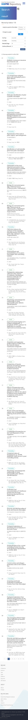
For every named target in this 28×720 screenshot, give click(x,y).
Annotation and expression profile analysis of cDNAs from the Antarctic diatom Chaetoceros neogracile (16, 344)
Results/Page (5, 43)
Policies (2, 689)
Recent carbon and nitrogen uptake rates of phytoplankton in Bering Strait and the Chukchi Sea (16, 413)
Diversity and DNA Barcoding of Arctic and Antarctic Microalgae (16, 509)
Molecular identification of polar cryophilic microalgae (16, 95)
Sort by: (4, 38)
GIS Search (3, 680)
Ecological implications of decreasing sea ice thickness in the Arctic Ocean (16, 528)
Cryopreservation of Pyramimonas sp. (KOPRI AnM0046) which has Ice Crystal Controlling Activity (16, 456)
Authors (3, 670)
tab (23, 3)
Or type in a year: (7, 32)
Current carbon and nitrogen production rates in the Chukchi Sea (16, 564)
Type (2, 674)
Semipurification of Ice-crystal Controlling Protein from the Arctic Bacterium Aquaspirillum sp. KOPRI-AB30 (16, 548)
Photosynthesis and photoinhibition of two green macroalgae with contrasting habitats (15, 254)
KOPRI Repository (11, 3)
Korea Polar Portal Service (7, 705)
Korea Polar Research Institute (8, 697)
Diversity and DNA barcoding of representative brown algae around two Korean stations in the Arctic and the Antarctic (16, 641)
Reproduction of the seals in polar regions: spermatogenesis (16, 134)
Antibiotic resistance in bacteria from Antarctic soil (16, 61)
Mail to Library (4, 717)
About (2, 687)
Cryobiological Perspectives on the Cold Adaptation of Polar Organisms (16, 433)
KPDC (2, 701)
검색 (18, 8)
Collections (3, 668)
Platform (3, 676)
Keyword (3, 678)
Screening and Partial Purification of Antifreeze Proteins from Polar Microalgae (16, 582)
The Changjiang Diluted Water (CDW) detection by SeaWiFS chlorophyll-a (16, 619)
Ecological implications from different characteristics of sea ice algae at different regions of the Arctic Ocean (16, 599)
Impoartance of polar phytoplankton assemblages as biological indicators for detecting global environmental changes (16, 115)
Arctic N (2, 703)
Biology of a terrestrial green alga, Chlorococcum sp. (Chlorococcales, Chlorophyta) (16, 187)
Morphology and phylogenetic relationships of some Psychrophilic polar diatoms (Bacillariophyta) (16, 473)
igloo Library (4, 699)
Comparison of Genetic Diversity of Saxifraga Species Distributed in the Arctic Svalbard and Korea (16, 366)
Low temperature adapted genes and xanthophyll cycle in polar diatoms (16, 77)
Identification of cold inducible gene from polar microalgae (16, 149)
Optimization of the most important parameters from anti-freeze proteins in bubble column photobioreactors (16, 168)
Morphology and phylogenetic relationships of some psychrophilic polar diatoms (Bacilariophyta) (16, 302)
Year (2, 672)
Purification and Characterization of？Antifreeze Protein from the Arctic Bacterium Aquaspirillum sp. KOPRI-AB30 (16, 492)
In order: (4, 40)
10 (23, 659)
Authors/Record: (6, 46)
